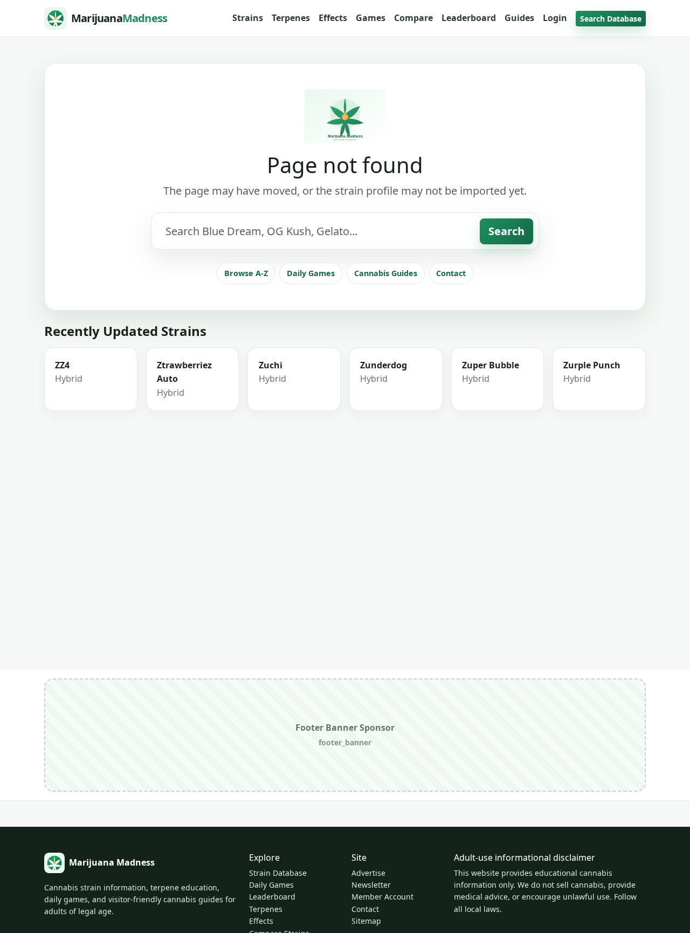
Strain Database (278, 873)
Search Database (610, 18)
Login (555, 18)
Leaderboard (468, 18)
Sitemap (366, 921)
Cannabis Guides (385, 273)
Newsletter (371, 885)
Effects (333, 18)
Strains (247, 18)
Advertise (368, 873)
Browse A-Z (246, 273)
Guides (519, 18)
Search (506, 231)
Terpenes (291, 18)
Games (370, 18)
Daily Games (311, 273)
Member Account (382, 896)
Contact (451, 273)
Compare (413, 18)
